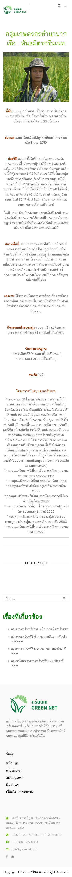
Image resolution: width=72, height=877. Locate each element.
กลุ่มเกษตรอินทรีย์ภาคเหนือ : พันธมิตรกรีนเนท (39, 629)
